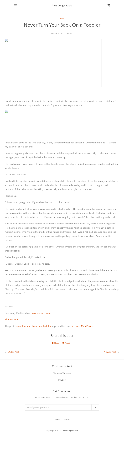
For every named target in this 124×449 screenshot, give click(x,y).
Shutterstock (11, 319)
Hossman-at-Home (41, 313)
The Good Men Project (82, 326)
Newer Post (110, 352)
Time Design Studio (70, 431)
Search (58, 420)
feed (62, 19)
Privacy (66, 420)
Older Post (13, 352)
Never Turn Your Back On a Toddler (33, 326)
